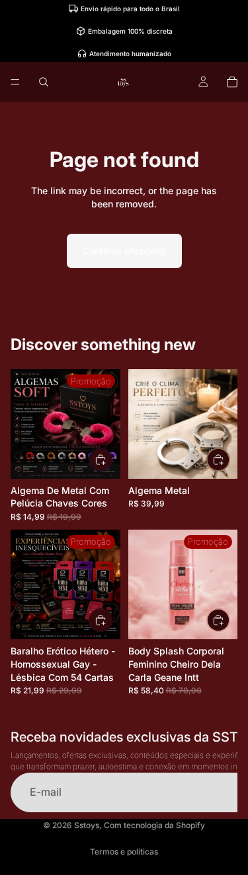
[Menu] (15, 82)
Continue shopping (124, 250)
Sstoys (86, 825)
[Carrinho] (232, 81)
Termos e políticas (124, 852)
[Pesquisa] (43, 81)
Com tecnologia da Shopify (154, 825)
